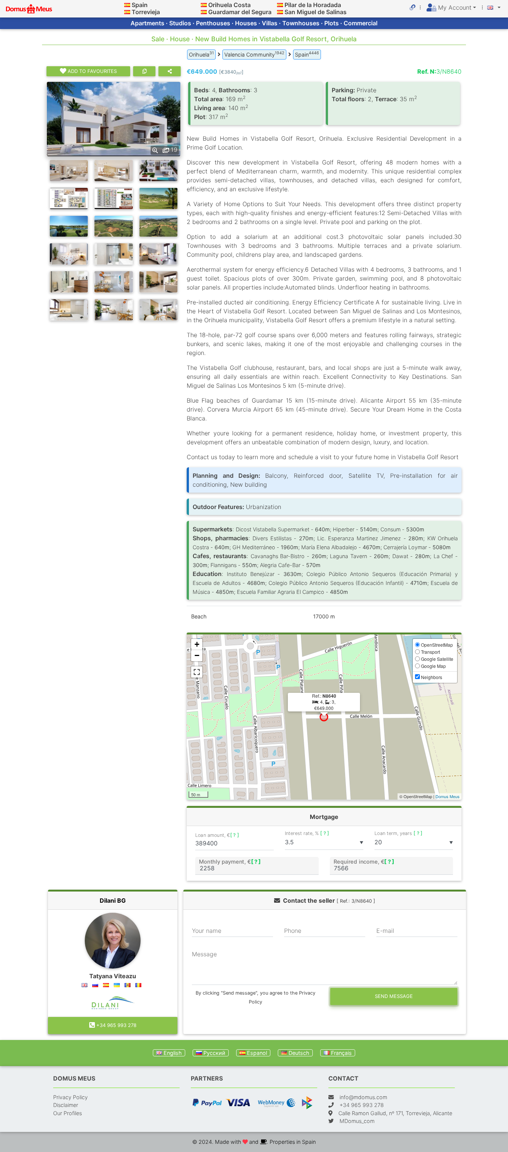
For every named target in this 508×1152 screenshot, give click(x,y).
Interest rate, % (307, 833)
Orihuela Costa (229, 5)
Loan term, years (398, 833)
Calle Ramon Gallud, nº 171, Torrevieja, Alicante (395, 1113)
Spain (140, 5)
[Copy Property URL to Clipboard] (144, 71)
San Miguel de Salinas (315, 12)
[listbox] (324, 842)
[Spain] (127, 5)
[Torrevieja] (127, 12)
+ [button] (196, 644)
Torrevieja (146, 12)
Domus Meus (447, 796)
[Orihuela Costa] (204, 5)
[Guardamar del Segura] (204, 12)
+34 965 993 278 (115, 1025)
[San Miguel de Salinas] (280, 12)
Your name (206, 930)
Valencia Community (254, 54)
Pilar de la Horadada (312, 5)
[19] (113, 118)
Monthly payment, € (230, 861)
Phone (292, 930)
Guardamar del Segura (239, 12)
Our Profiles (67, 1113)
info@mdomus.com (363, 1097)
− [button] (196, 655)
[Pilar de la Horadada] (280, 5)
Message (204, 954)
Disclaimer (65, 1105)
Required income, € (363, 861)
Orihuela (201, 54)
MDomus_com (357, 1121)
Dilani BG (113, 900)
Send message (394, 996)
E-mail (385, 930)
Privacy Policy (70, 1097)
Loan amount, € (217, 835)
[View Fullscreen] (196, 672)
